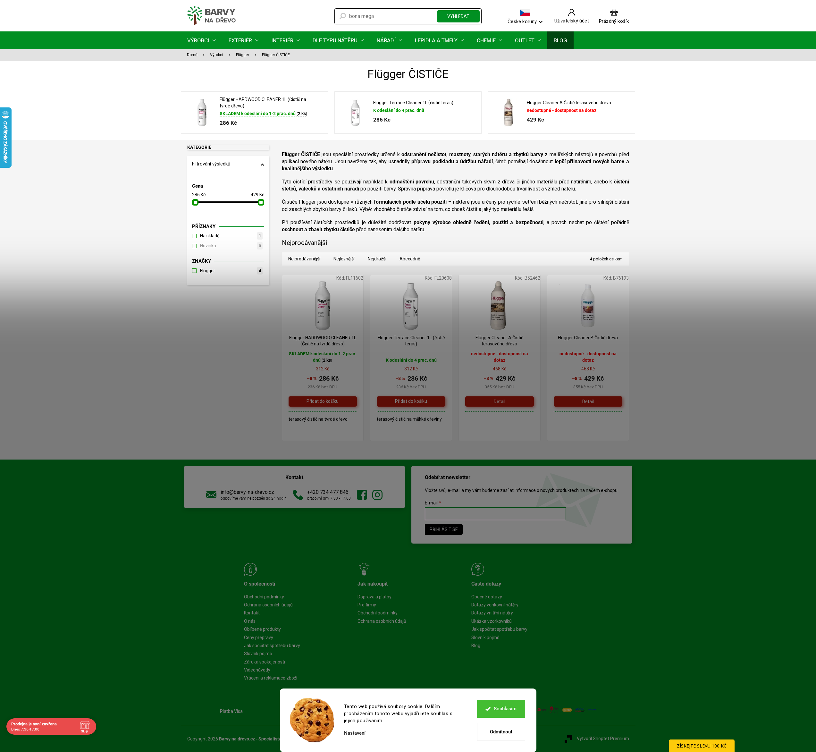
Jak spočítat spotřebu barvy (272, 645)
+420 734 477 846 (328, 492)
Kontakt (252, 612)
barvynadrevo (377, 495)
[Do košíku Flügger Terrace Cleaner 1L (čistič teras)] (411, 401)
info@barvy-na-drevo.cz (247, 492)
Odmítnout (501, 732)
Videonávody (257, 669)
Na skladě (230, 235)
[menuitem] (201, 40)
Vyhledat (458, 16)
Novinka (230, 245)
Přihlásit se (444, 529)
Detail (499, 401)
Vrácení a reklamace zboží (270, 677)
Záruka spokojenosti (264, 661)
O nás (250, 621)
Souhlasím (505, 709)
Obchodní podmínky (264, 596)
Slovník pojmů (258, 653)
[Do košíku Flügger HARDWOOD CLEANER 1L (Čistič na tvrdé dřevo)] (323, 401)
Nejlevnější (344, 258)
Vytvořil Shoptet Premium (603, 738)
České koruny (522, 21)
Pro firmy (367, 604)
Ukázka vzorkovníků (491, 621)
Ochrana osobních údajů (268, 604)
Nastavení (355, 733)
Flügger (230, 270)
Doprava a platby (374, 596)
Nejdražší (377, 258)
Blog (475, 645)
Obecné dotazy (486, 596)
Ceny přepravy (258, 637)
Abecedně (410, 258)
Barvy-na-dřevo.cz (362, 495)
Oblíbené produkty (262, 629)
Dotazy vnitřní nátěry (492, 612)
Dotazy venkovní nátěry (494, 604)
